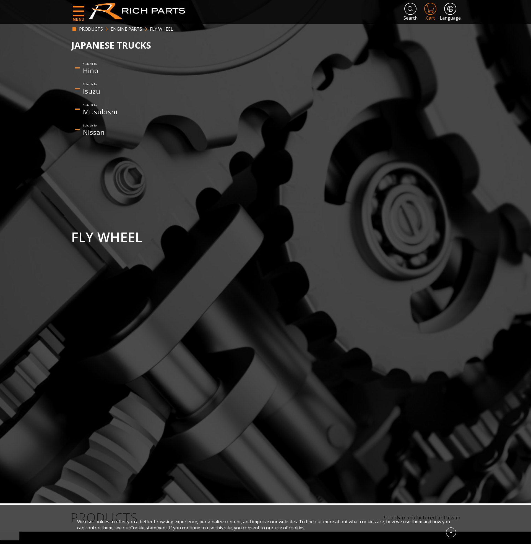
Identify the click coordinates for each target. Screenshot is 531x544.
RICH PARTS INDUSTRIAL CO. (140, 11)
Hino (90, 70)
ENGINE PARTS (126, 29)
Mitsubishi (100, 111)
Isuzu (91, 91)
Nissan (94, 132)
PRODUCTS (91, 29)
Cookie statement (148, 528)
